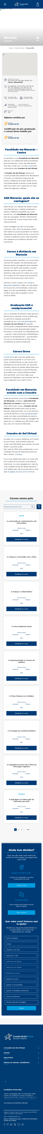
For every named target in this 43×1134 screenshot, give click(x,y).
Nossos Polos (19, 48)
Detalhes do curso (21, 539)
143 (28, 829)
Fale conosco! (22, 912)
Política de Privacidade (29, 1119)
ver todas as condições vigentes (16, 1103)
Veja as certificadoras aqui (12, 1119)
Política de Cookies (10, 1120)
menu (6, 4)
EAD (21, 533)
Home (11, 48)
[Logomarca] (21, 4)
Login (37, 6)
